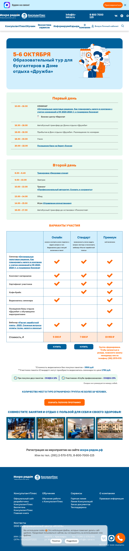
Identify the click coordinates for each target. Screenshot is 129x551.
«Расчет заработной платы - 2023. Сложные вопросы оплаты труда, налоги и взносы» (25, 325)
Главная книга (21, 513)
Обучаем (30, 26)
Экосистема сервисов (44, 26)
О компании (84, 26)
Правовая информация (111, 498)
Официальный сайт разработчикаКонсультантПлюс (24, 501)
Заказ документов (80, 504)
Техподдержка (78, 507)
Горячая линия (78, 498)
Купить (57, 347)
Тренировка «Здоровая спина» (52, 173)
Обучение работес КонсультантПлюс (52, 500)
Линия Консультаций (82, 501)
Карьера (74, 26)
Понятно (56, 541)
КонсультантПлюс (15, 26)
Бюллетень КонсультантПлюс (23, 508)
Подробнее (72, 541)
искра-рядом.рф (91, 450)
